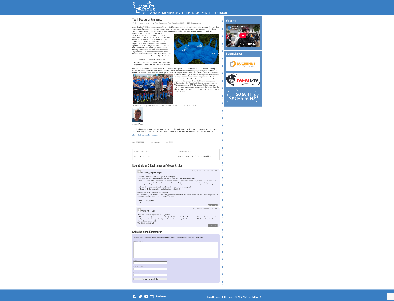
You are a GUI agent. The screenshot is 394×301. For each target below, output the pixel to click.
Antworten (212, 205)
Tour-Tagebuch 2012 (176, 23)
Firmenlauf (166, 105)
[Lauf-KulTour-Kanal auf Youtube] (146, 297)
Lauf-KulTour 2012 (179, 105)
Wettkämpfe (155, 12)
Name (136, 260)
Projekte (186, 12)
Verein (204, 12)
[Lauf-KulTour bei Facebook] (134, 297)
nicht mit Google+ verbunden (167, 142)
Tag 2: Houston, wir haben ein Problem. (195, 156)
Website (136, 273)
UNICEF (195, 105)
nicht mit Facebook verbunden (133, 142)
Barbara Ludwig (141, 105)
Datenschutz (218, 297)
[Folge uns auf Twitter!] (140, 297)
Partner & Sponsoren (218, 12)
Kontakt (195, 12)
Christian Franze (154, 105)
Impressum (230, 297)
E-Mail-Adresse (139, 267)
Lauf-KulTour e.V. (255, 297)
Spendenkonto (161, 296)
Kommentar (138, 241)
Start (145, 12)
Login (209, 297)
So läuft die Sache (142, 156)
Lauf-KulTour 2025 (171, 12)
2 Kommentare (195, 23)
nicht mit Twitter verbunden (152, 142)
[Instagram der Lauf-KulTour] (152, 297)
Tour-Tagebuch (161, 23)
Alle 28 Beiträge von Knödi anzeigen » (147, 135)
